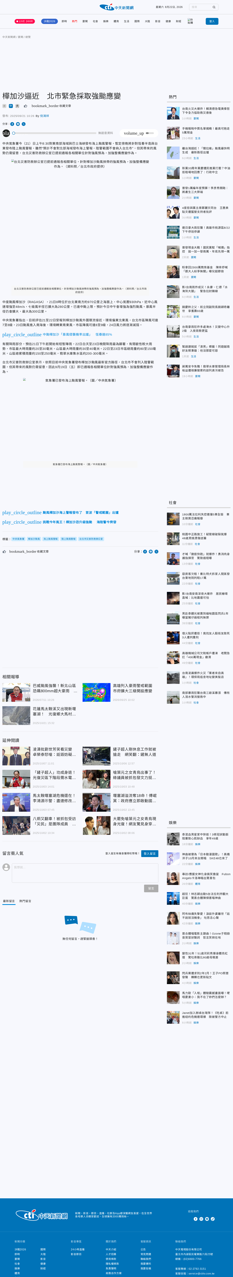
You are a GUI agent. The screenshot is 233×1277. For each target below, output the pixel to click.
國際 (137, 21)
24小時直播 (78, 1249)
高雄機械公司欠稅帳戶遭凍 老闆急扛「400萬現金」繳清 (173, 657)
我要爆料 (146, 1263)
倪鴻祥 (44, 116)
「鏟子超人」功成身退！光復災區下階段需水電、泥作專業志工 (16, 779)
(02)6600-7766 (192, 1259)
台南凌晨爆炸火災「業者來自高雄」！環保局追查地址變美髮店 (173, 677)
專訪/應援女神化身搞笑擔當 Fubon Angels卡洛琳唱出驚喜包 (173, 878)
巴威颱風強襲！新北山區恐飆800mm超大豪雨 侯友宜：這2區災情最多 (16, 692)
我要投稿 (146, 1268)
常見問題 (146, 1254)
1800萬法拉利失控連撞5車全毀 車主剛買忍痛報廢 (173, 519)
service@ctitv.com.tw (202, 1273)
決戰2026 (49, 21)
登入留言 (150, 853)
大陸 (147, 21)
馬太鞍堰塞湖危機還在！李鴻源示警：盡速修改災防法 (16, 802)
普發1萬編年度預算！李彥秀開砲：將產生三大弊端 (173, 192)
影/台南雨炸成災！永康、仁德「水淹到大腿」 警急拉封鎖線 (173, 291)
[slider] (54, 133)
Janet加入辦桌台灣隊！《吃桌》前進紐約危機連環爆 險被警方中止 (173, 1017)
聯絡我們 (146, 1259)
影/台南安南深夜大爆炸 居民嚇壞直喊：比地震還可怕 (173, 598)
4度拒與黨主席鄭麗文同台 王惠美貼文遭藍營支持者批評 (173, 212)
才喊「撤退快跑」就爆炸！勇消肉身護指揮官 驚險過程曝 (173, 558)
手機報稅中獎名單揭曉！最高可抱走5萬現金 (173, 133)
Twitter (190, 1219)
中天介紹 (111, 1249)
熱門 (74, 21)
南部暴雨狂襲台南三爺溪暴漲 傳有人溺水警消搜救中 (173, 697)
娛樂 (106, 21)
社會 (95, 21)
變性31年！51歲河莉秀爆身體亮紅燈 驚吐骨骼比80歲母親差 (173, 958)
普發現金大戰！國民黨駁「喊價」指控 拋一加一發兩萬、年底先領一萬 (173, 252)
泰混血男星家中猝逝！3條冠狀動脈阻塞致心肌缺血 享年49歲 (173, 839)
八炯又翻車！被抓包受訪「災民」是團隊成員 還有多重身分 (16, 825)
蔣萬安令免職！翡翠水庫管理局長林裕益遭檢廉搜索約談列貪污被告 (173, 371)
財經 (178, 21)
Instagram (201, 1219)
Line (207, 1219)
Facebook (195, 1219)
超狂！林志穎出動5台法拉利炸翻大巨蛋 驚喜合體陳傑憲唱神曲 (173, 898)
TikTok (213, 1219)
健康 (168, 21)
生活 (126, 21)
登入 (212, 21)
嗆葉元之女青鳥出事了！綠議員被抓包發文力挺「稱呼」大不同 (96, 779)
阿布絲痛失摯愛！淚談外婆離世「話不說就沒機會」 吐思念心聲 (173, 918)
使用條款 (111, 1259)
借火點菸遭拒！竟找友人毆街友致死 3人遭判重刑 (173, 638)
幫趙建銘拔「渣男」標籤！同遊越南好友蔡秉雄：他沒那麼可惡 (173, 351)
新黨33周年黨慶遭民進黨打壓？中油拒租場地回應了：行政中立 (173, 172)
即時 (64, 21)
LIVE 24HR (26, 21)
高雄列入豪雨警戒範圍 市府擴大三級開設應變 (96, 692)
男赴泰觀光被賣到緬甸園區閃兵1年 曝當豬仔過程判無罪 (173, 618)
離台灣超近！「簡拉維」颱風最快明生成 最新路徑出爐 (173, 153)
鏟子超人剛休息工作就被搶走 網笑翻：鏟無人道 (96, 756)
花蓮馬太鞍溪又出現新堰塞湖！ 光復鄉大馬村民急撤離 (16, 715)
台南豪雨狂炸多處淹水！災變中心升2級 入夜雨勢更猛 (173, 331)
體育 (116, 21)
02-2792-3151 (197, 1268)
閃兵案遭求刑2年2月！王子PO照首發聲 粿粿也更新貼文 (173, 977)
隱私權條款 (112, 1263)
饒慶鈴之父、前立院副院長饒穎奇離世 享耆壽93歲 (173, 311)
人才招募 (111, 1254)
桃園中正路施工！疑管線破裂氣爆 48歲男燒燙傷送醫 (173, 538)
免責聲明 (111, 1268)
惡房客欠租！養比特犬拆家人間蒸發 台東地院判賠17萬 (173, 578)
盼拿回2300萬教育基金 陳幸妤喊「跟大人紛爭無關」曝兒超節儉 (173, 271)
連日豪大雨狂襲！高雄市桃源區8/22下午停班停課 (173, 232)
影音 (158, 21)
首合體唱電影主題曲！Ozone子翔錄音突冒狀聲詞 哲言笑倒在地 (173, 938)
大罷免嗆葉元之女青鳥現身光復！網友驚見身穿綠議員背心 (96, 825)
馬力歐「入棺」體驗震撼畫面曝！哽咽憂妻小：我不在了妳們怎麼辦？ (173, 997)
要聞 (85, 21)
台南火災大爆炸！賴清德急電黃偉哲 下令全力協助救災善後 (173, 113)
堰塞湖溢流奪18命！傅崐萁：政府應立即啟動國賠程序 (96, 802)
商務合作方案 (114, 1273)
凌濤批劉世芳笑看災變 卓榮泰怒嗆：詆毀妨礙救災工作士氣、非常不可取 (16, 756)
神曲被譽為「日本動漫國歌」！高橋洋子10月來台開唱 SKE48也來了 (173, 858)
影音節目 (76, 1254)
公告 (143, 1249)
